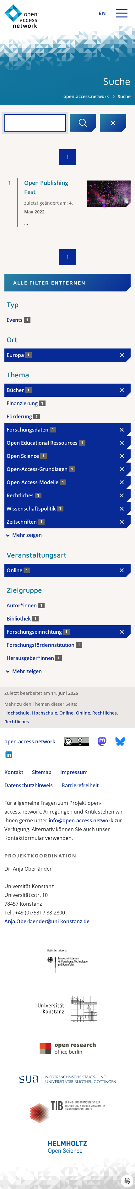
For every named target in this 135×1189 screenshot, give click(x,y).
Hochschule (17, 713)
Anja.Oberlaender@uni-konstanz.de (46, 921)
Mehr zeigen (27, 535)
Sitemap (41, 772)
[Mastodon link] (102, 741)
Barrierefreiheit (80, 785)
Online (67, 713)
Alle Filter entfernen (49, 282)
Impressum (74, 772)
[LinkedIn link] (8, 754)
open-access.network (86, 96)
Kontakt (13, 772)
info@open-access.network (81, 820)
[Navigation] (122, 13)
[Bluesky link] (120, 741)
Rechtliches (105, 713)
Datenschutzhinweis (28, 785)
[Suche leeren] (113, 123)
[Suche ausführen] (83, 123)
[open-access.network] (20, 16)
